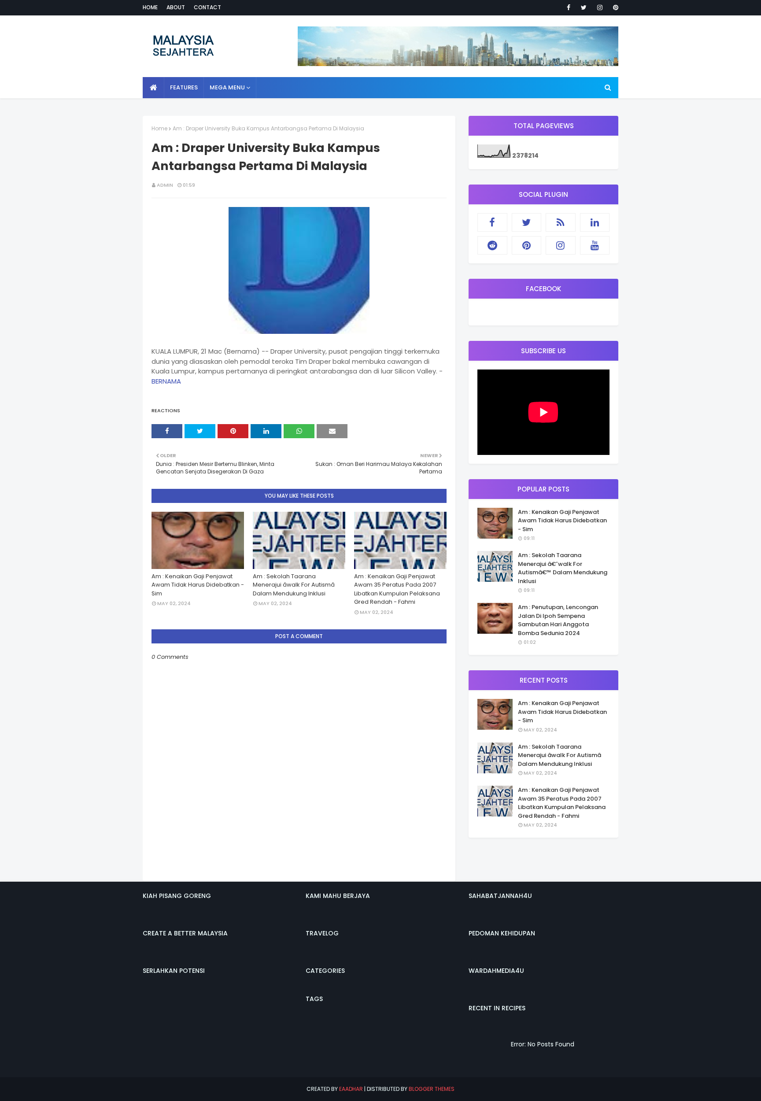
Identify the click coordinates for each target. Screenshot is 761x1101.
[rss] (561, 222)
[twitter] (584, 7)
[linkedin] (595, 222)
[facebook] (568, 7)
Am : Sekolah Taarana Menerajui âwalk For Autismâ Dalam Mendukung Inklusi (294, 585)
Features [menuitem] (184, 87)
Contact (207, 7)
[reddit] (492, 245)
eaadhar (351, 1089)
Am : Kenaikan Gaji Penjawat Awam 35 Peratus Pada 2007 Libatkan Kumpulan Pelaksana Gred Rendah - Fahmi (397, 589)
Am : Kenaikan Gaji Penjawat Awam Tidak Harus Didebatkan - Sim (197, 585)
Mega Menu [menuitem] (227, 87)
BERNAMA (166, 381)
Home (150, 7)
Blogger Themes (431, 1089)
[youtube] (595, 245)
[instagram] (600, 7)
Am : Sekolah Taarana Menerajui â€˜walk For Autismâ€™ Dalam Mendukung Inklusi (562, 568)
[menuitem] (153, 87)
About (175, 7)
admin (165, 184)
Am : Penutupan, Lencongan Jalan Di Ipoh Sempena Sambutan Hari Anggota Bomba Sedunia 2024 (558, 620)
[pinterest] (614, 7)
